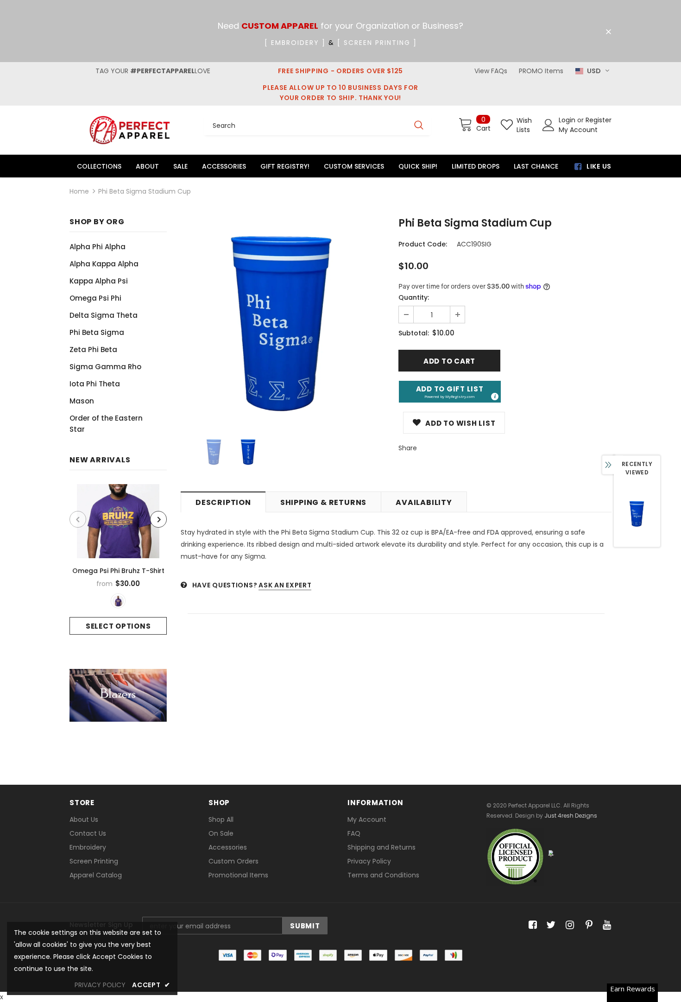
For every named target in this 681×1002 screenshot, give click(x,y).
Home (79, 191)
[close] (608, 32)
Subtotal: (413, 333)
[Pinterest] (587, 925)
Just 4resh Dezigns (570, 815)
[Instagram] (568, 925)
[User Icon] (548, 125)
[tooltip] (494, 396)
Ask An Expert (285, 585)
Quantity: (413, 297)
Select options (118, 626)
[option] (118, 559)
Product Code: (422, 244)
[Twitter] (549, 925)
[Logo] (129, 130)
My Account (578, 129)
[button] (450, 392)
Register (599, 120)
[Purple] (118, 601)
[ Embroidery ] (295, 42)
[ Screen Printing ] (377, 42)
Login (568, 120)
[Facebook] (531, 925)
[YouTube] (605, 925)
